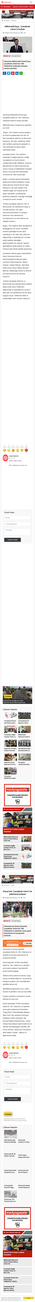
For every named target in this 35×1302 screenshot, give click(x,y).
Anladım (28, 1298)
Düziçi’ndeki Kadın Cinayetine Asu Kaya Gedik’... (10, 1172)
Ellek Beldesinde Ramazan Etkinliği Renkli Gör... (10, 1142)
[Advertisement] (17, 94)
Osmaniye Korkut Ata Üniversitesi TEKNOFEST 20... (10, 723)
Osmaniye (13, 20)
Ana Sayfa (6, 20)
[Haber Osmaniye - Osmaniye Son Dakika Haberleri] (6, 2)
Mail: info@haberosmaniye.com (18, 465)
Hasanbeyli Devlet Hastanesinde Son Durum (24, 750)
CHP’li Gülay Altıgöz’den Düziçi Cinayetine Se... (24, 1157)
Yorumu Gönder (13, 539)
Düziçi (12, 885)
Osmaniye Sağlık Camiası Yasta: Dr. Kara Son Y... (10, 737)
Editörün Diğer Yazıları (15, 461)
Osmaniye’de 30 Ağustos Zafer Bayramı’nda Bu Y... (24, 723)
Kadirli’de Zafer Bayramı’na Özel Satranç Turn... (9, 764)
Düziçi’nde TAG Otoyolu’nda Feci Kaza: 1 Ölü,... (10, 1201)
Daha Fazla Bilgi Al (23, 1300)
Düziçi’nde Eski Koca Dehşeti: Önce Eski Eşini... (23, 1172)
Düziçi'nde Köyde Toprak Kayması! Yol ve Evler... (24, 1187)
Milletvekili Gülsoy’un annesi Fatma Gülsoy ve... (24, 737)
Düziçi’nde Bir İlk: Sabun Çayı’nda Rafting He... (10, 1156)
